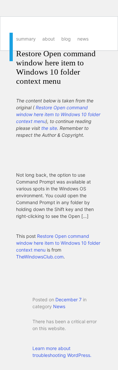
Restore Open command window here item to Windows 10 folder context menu (56, 67)
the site (49, 128)
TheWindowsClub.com (40, 256)
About (48, 39)
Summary (26, 39)
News (82, 39)
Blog (66, 39)
